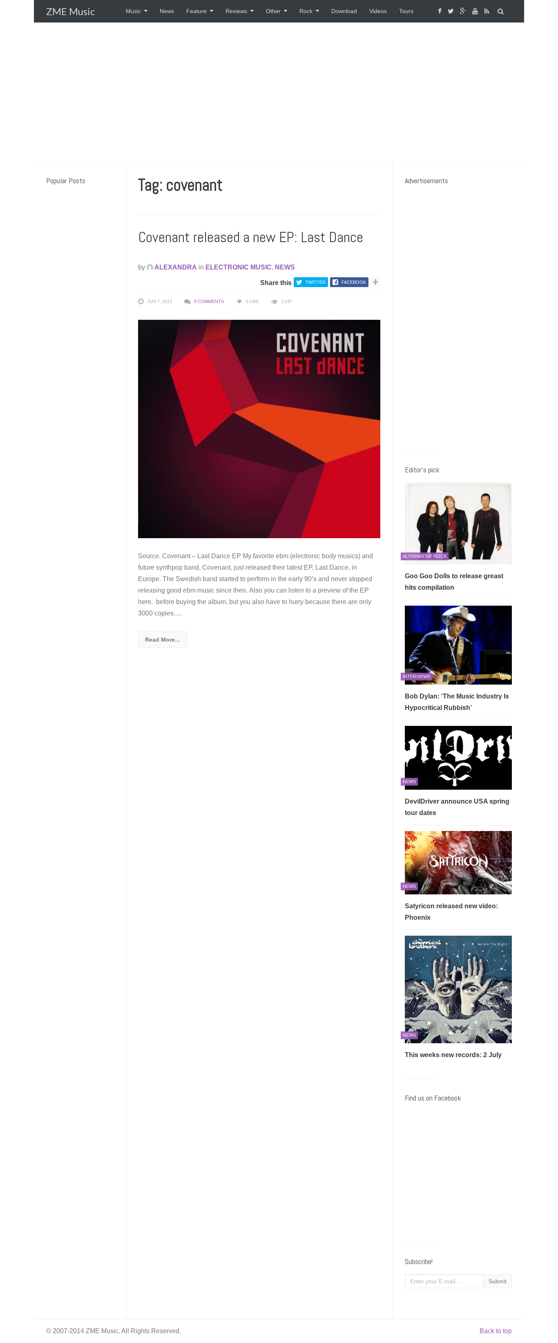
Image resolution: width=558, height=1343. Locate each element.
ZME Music (70, 11)
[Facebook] (441, 11)
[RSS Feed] (487, 11)
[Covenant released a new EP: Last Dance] (259, 428)
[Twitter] (452, 11)
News (167, 11)
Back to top (496, 1330)
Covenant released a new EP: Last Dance (250, 237)
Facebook (353, 282)
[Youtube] (476, 11)
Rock (305, 11)
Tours (406, 11)
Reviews (236, 11)
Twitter (316, 282)
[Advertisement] (279, 92)
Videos (378, 11)
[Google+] (464, 11)
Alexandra (175, 267)
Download (344, 11)
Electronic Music (238, 267)
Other (273, 11)
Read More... (162, 639)
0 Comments (209, 301)
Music (133, 11)
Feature (196, 11)
